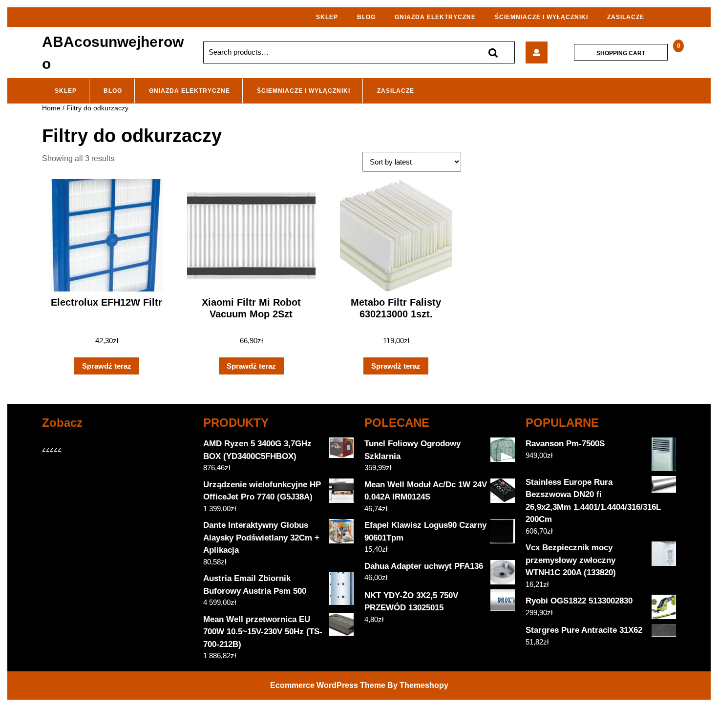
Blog (366, 17)
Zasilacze (625, 17)
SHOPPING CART (620, 52)
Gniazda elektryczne (435, 17)
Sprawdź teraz (106, 366)
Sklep (327, 17)
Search (493, 52)
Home (51, 108)
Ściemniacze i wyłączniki (541, 17)
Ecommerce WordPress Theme (327, 685)
